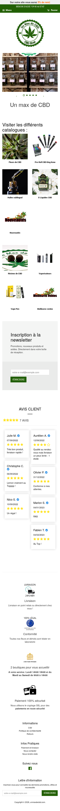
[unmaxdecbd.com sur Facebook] (30, 769)
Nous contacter (30, 750)
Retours (30, 734)
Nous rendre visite (30, 754)
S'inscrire (18, 379)
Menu (8, 10)
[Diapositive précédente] (16, 95)
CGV (30, 727)
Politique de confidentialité (30, 730)
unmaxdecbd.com (37, 802)
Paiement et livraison (30, 747)
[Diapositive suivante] (43, 95)
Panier (54, 10)
